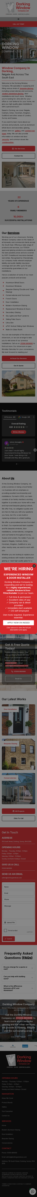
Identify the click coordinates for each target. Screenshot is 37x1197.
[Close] (34, 566)
